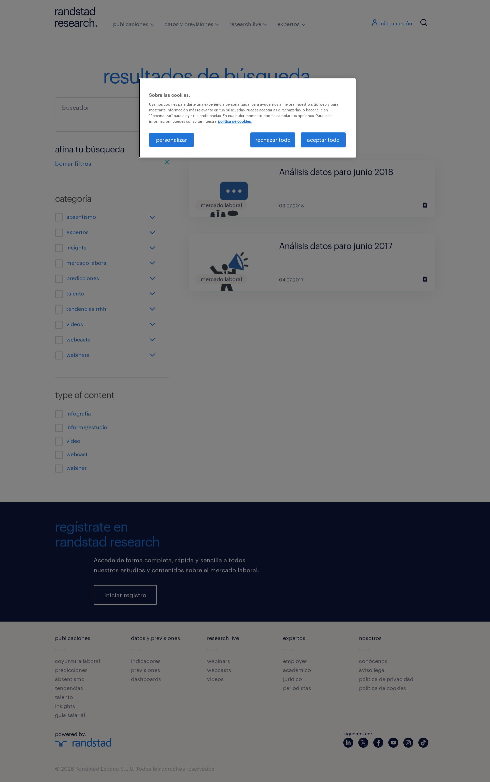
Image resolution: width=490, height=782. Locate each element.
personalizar (171, 139)
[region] (247, 118)
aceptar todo (323, 139)
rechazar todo (273, 139)
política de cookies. (235, 121)
